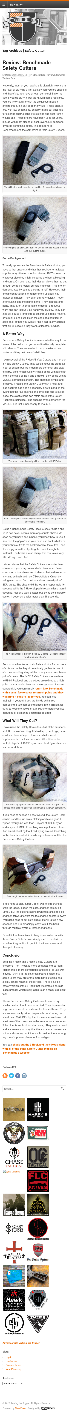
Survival (60, 74)
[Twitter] (12, 1075)
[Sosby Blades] (14, 1238)
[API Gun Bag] (14, 1285)
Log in (9, 1357)
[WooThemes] (47, 1408)
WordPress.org (13, 1369)
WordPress (21, 1408)
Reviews (51, 74)
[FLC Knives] (38, 1190)
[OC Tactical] (38, 1166)
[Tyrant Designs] (38, 1285)
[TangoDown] (14, 1214)
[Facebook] (18, 1075)
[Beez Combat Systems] (38, 1261)
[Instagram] (24, 1075)
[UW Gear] (14, 1119)
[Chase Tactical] (14, 1166)
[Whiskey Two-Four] (14, 1333)
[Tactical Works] (38, 1238)
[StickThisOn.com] (38, 1142)
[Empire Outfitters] (38, 1333)
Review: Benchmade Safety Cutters (26, 65)
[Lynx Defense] (11, 1171)
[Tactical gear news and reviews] (22, 40)
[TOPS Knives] (38, 1214)
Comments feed (14, 1365)
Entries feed (12, 1361)
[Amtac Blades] (14, 1261)
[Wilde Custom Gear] (14, 1142)
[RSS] (5, 1075)
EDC (35, 74)
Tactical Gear (9, 78)
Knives (41, 74)
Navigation (16, 4)
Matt (7, 74)
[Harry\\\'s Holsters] (38, 1119)
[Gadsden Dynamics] (38, 1309)
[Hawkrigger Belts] (14, 1309)
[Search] (62, 1088)
